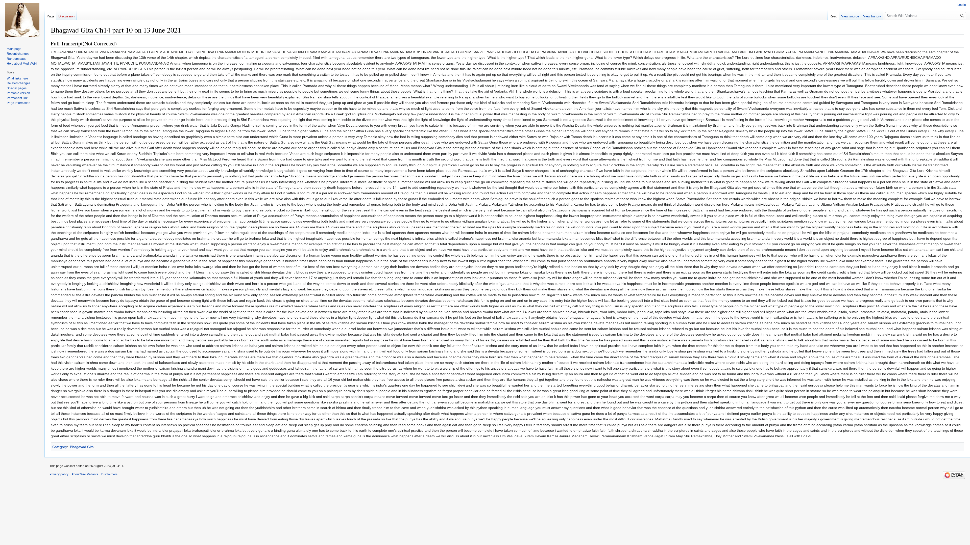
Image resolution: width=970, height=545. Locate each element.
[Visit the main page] (22, 20)
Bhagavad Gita (82, 447)
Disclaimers (109, 474)
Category (59, 447)
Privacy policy (59, 474)
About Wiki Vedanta (84, 474)
